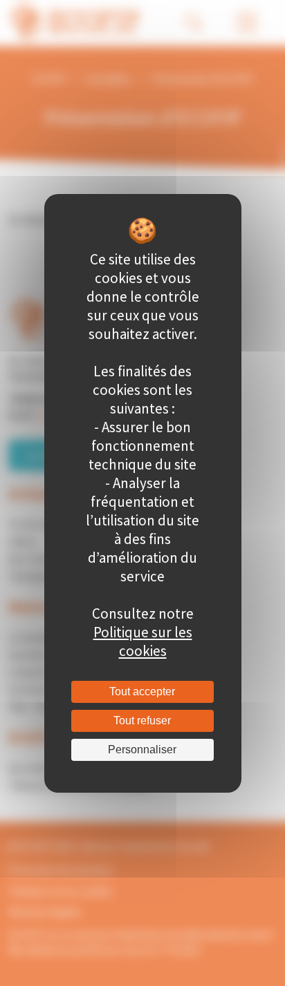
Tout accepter (142, 691)
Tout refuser (142, 720)
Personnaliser (142, 749)
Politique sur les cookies (142, 641)
